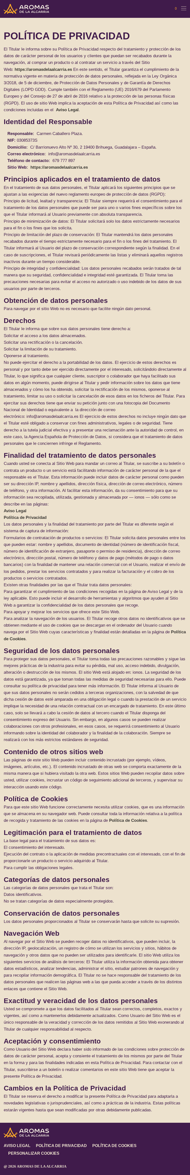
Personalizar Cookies (33, 1153)
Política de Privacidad (25, 517)
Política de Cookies (128, 820)
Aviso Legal (67, 109)
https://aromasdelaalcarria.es (43, 69)
